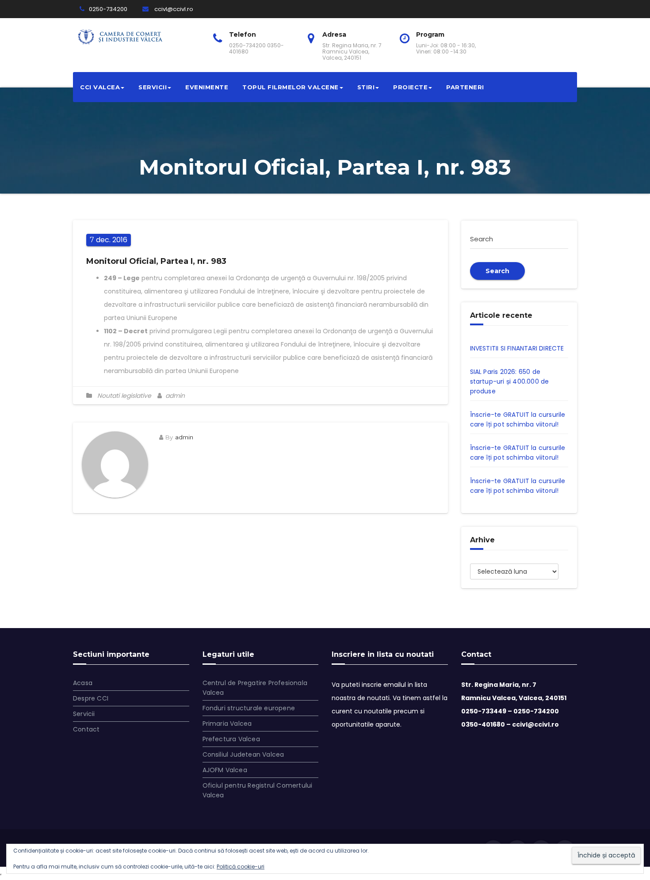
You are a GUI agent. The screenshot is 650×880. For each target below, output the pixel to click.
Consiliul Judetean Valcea (243, 754)
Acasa (82, 682)
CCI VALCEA (100, 87)
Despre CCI (90, 698)
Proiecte (410, 87)
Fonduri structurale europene (249, 708)
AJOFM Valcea (225, 770)
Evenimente (206, 87)
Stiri (366, 87)
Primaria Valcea (227, 723)
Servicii (152, 87)
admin (174, 395)
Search (497, 271)
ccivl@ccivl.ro (173, 9)
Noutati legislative (124, 395)
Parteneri (465, 87)
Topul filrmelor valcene (290, 87)
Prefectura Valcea (231, 739)
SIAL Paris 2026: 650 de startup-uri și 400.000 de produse (509, 381)
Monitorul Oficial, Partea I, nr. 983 (156, 261)
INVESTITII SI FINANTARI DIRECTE (517, 348)
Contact (86, 729)
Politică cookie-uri (240, 866)
